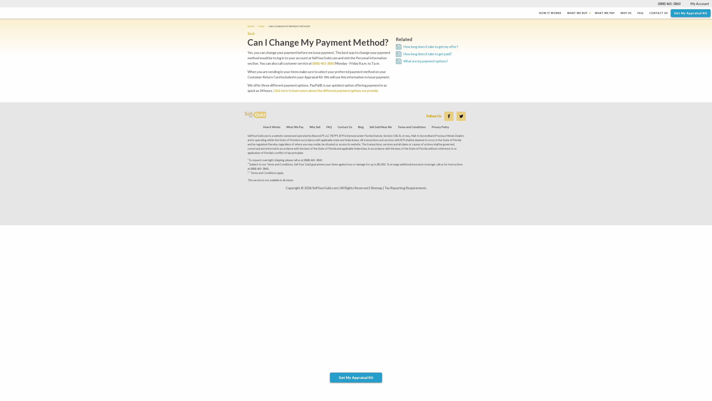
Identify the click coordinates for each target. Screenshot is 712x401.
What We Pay (605, 13)
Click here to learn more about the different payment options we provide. (326, 91)
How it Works (550, 13)
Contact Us (658, 13)
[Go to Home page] (268, 13)
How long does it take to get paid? (427, 54)
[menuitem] (550, 13)
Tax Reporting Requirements (405, 188)
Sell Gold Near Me (381, 127)
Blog (361, 127)
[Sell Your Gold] (256, 115)
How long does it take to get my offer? (430, 47)
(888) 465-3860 (669, 4)
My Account (699, 4)
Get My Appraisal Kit (690, 13)
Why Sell (314, 127)
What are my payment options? (425, 61)
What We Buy (577, 13)
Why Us (626, 13)
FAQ (640, 13)
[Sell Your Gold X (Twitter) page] (461, 116)
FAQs (261, 26)
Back (251, 33)
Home (251, 26)
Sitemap (376, 188)
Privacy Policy (440, 127)
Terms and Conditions (412, 127)
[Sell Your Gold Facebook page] (449, 116)
